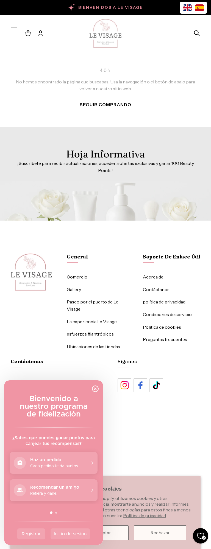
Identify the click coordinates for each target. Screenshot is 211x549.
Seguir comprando (105, 104)
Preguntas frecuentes (165, 339)
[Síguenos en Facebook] (140, 385)
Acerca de (153, 277)
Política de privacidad (144, 515)
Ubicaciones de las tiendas (93, 346)
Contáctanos (156, 289)
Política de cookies (162, 327)
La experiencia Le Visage (92, 321)
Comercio (77, 277)
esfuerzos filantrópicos (90, 334)
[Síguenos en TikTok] (156, 385)
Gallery (74, 289)
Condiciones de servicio (167, 314)
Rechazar (160, 532)
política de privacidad (164, 302)
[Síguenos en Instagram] (124, 385)
